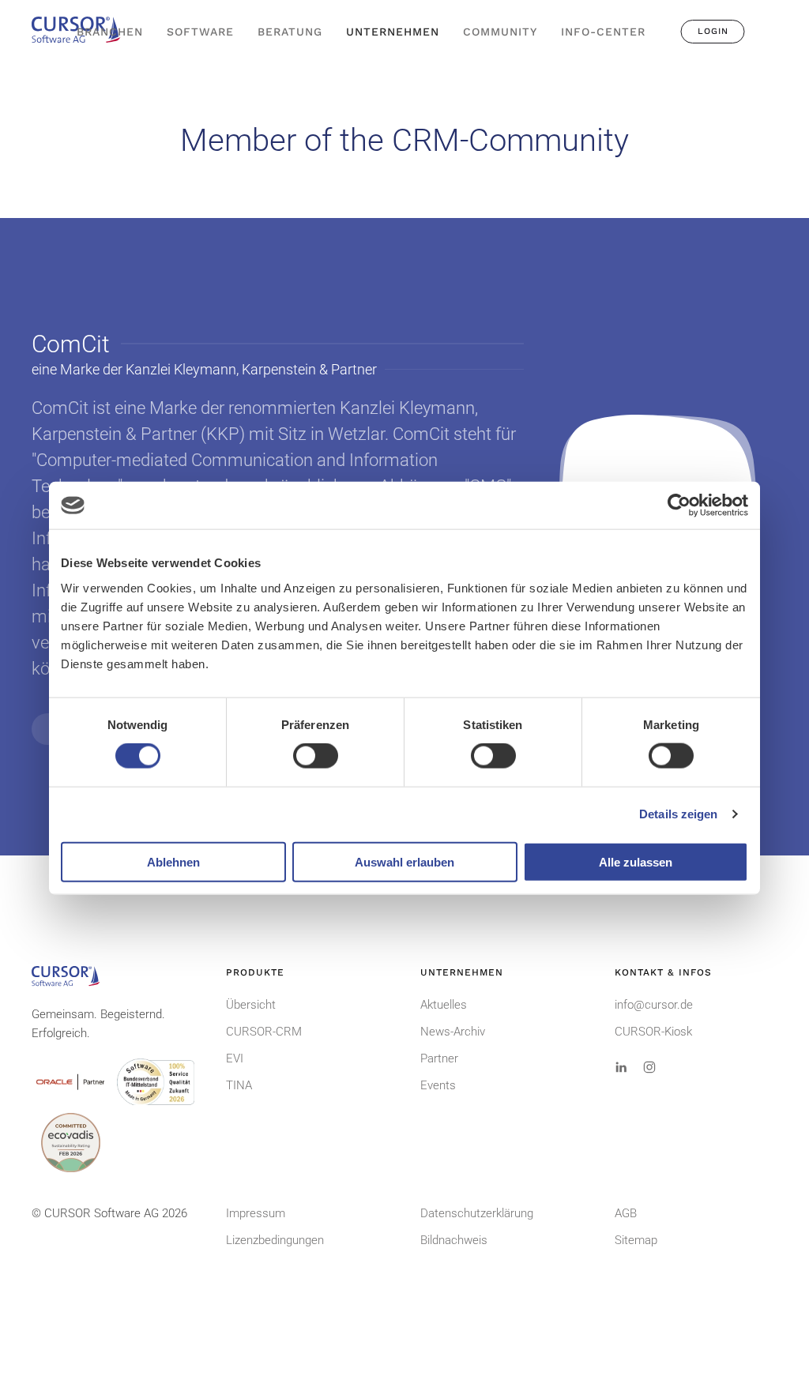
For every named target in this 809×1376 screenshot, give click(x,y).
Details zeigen (678, 814)
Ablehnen (173, 861)
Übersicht (251, 1005)
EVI (234, 1058)
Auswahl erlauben (404, 861)
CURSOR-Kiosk (653, 1031)
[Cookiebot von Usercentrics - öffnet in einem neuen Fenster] (679, 505)
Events (438, 1085)
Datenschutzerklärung (476, 1213)
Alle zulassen (635, 861)
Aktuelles (443, 1005)
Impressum (255, 1213)
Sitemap (636, 1240)
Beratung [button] (290, 31)
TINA (239, 1085)
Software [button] (200, 31)
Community (500, 31)
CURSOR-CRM (264, 1031)
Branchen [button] (110, 31)
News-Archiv (452, 1031)
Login (713, 31)
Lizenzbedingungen (275, 1240)
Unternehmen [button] (392, 31)
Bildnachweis (453, 1240)
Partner (439, 1058)
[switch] (315, 756)
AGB (626, 1213)
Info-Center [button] (603, 31)
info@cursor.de (654, 1005)
